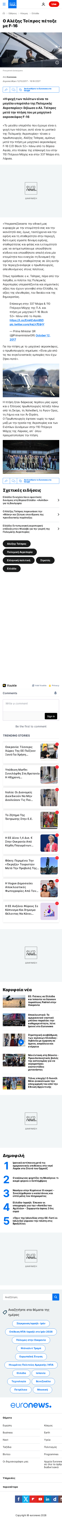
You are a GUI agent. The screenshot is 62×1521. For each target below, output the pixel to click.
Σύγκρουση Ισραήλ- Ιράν (31, 1323)
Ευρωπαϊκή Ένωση (31, 1356)
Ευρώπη (7, 1425)
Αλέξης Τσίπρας (16, 543)
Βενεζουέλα (43, 1381)
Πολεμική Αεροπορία (20, 552)
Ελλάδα (35, 13)
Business (8, 1432)
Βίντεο (6, 1454)
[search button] (55, 1297)
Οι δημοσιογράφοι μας (15, 1461)
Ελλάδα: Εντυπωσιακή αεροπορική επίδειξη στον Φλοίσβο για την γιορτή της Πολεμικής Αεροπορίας (26, 528)
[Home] (4, 13)
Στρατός (45, 560)
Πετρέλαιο (20, 1389)
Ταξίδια (7, 1446)
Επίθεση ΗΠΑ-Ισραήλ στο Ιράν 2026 (31, 1331)
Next (5, 1439)
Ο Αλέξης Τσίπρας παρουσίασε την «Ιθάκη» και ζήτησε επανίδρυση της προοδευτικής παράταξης (23, 514)
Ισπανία (40, 1373)
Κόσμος (24, 13)
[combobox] (31, 1297)
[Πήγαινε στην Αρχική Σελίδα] (12, 4)
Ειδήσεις (13, 13)
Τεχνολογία (19, 1381)
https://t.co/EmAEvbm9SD (27, 320)
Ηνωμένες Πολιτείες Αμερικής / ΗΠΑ (31, 1364)
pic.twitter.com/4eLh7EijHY (27, 324)
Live (54, 4)
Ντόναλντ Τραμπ (31, 1348)
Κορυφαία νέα (17, 989)
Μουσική (42, 1389)
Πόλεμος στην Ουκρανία (31, 1340)
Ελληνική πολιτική (18, 560)
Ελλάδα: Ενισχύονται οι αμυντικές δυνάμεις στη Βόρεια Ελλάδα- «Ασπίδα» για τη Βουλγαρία (25, 500)
